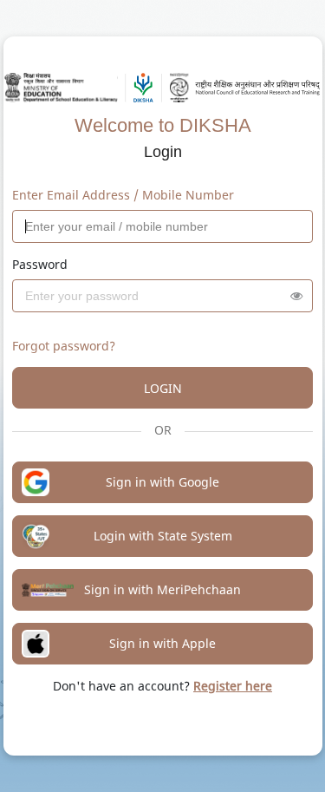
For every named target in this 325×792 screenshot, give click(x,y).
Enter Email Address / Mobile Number (123, 195)
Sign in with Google (162, 482)
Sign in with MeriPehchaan (162, 589)
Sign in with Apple (162, 643)
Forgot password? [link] (63, 345)
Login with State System (163, 535)
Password (40, 264)
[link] (232, 685)
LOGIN (163, 388)
